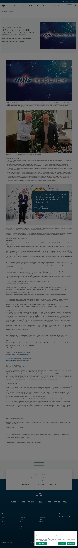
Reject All (62, 543)
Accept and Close (71, 543)
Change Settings (41, 543)
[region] (55, 538)
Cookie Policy (50, 540)
